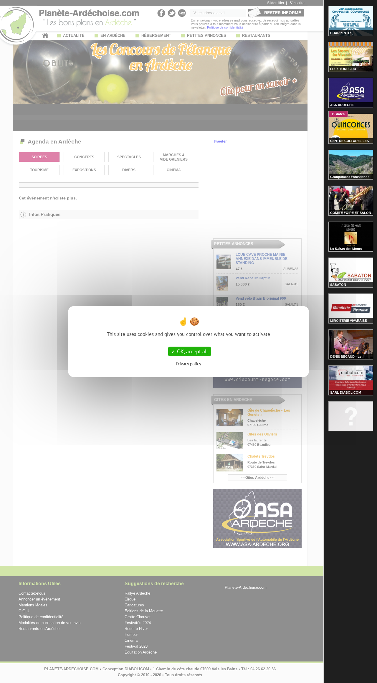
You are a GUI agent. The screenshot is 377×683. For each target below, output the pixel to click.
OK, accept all (192, 351)
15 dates (338, 114)
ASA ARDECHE (342, 105)
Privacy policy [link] (188, 363)
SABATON (338, 284)
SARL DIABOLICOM (345, 392)
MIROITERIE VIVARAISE (348, 320)
